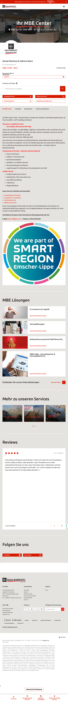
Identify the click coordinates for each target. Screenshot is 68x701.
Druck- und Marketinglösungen (10, 594)
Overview (18, 109)
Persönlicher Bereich (7, 608)
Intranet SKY (20, 623)
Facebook (7, 555)
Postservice (5, 596)
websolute (63, 637)
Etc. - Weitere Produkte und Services (11, 597)
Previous (2, 2)
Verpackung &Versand (8, 590)
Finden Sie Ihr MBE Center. (54, 698)
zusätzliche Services (42, 109)
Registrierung (5, 614)
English (8, 620)
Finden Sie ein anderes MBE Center (46, 29)
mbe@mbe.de (45, 640)
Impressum (34, 620)
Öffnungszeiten (9, 101)
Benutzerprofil (6, 610)
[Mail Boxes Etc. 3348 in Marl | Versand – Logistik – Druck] (9, 6)
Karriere (26, 599)
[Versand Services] (12, 413)
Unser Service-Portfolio (30, 596)
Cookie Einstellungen (9, 623)
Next (66, 2)
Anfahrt (6, 77)
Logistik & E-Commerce (8, 592)
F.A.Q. (46, 590)
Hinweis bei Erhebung (34, 689)
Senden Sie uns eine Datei (44, 101)
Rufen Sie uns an (42, 96)
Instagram (27, 555)
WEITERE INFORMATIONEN (38, 316)
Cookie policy (57, 620)
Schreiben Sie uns (9, 96)
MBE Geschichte (28, 594)
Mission (26, 592)
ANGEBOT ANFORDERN (40, 698)
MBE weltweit (17, 620)
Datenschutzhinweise (46, 620)
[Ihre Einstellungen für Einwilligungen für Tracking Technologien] (66, 525)
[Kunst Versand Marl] (34, 413)
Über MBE (26, 590)
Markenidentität (28, 597)
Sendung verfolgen (8, 83)
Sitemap (27, 620)
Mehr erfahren (56, 382)
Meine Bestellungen (7, 612)
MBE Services (28, 109)
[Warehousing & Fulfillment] (56, 413)
